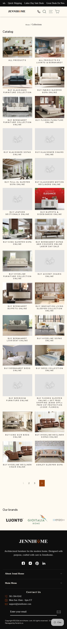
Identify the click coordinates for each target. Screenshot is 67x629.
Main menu (11, 583)
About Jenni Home (14, 573)
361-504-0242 (15, 596)
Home (28, 25)
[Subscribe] (59, 612)
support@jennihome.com (20, 604)
